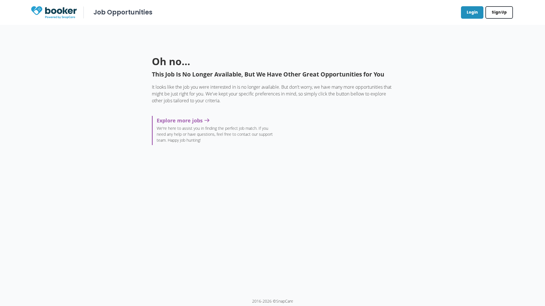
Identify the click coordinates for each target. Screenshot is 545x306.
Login (472, 12)
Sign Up (499, 12)
